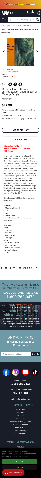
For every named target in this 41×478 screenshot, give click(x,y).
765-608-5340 (21, 393)
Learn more (22, 456)
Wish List (20, 413)
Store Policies (20, 428)
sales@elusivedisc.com (20, 399)
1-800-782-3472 (21, 297)
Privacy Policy (20, 431)
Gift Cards (20, 416)
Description (20, 139)
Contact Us (20, 419)
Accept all (19, 461)
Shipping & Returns (20, 424)
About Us (20, 447)
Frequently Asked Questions (20, 421)
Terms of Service (20, 433)
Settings (20, 467)
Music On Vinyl (12, 72)
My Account (20, 409)
